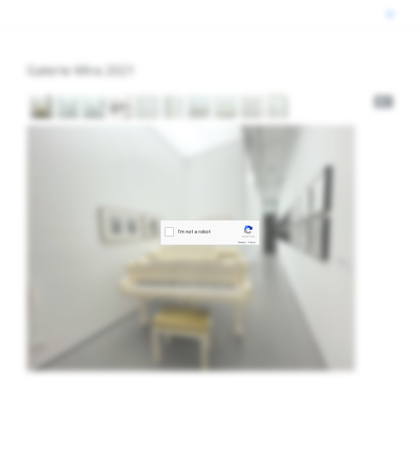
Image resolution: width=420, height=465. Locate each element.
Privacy (242, 242)
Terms (252, 242)
